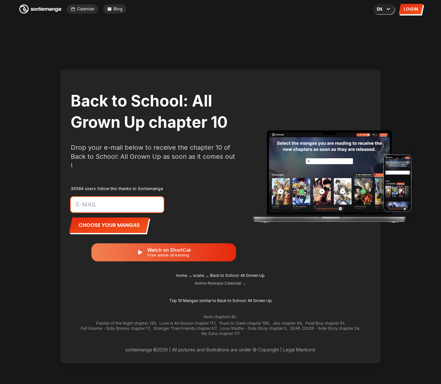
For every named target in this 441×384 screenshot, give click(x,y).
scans (198, 275)
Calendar (85, 8)
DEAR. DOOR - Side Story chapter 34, (325, 328)
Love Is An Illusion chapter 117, (187, 323)
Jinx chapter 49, (287, 323)
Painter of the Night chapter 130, (126, 323)
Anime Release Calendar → (220, 283)
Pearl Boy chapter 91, (325, 323)
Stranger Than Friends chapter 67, (185, 328)
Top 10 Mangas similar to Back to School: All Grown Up (220, 300)
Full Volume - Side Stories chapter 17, (116, 328)
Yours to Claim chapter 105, (244, 323)
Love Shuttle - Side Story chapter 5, (253, 328)
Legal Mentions (299, 349)
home (181, 275)
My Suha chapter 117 (220, 333)
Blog (118, 8)
